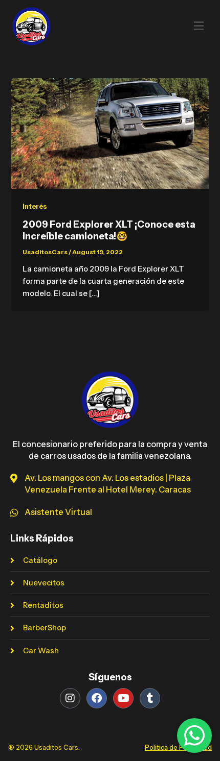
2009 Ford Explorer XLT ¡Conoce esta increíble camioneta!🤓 (109, 230)
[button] (176, 26)
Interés (35, 206)
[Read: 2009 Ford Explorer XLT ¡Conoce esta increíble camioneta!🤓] (109, 132)
